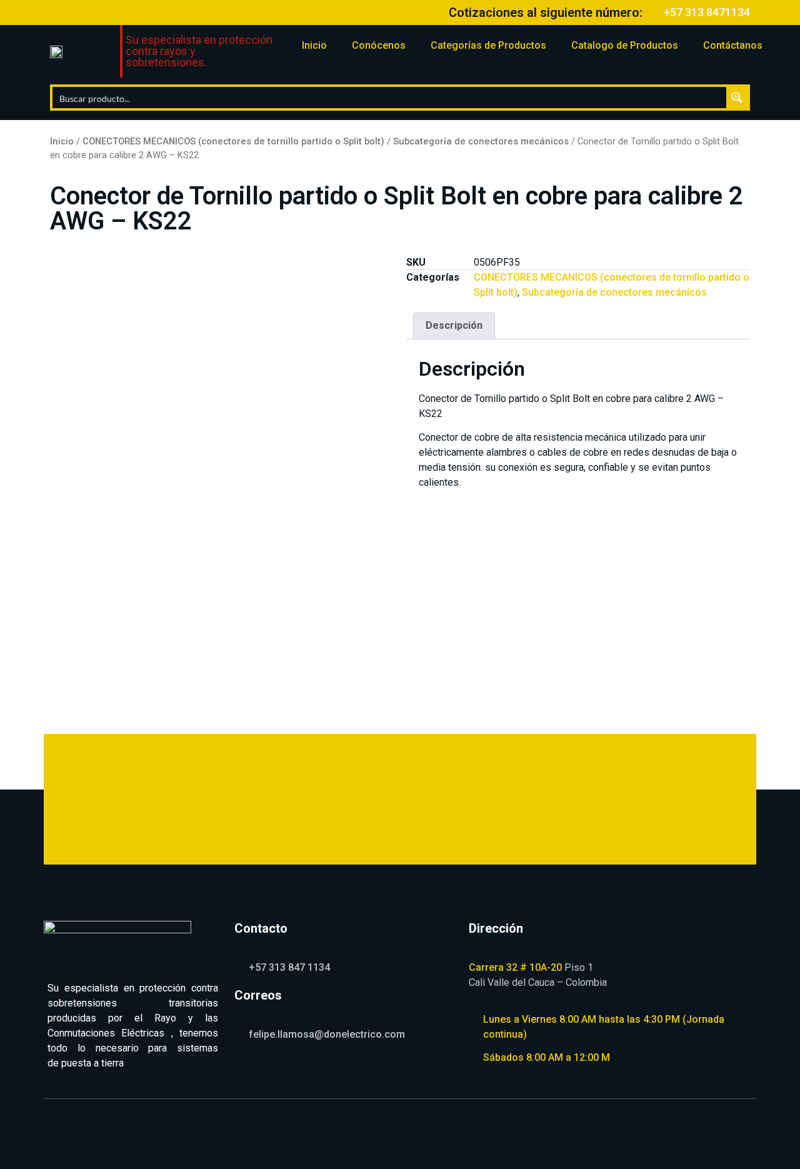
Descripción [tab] (454, 325)
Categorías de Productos (488, 45)
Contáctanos (732, 45)
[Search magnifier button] (737, 97)
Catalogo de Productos (624, 45)
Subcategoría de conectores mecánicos (481, 141)
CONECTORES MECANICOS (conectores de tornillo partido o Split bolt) (233, 141)
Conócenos (379, 45)
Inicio (314, 45)
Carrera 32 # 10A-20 (515, 967)
